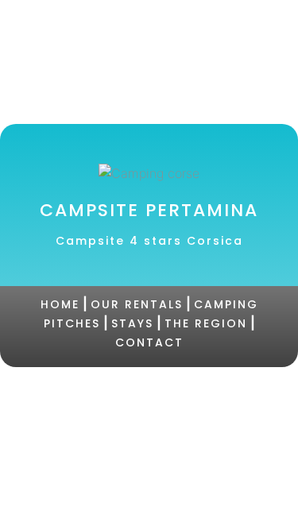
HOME (60, 304)
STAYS (132, 323)
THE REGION (205, 323)
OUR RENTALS (137, 304)
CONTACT (149, 342)
